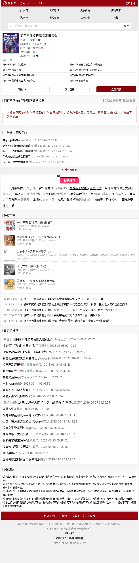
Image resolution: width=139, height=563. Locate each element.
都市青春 (85, 17)
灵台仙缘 (55, 194)
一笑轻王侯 (34, 40)
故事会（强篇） (17, 447)
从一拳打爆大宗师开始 (15, 162)
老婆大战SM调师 (15, 396)
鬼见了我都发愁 (75, 200)
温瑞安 (76, 402)
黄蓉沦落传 (10, 377)
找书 (135, 3)
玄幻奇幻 (54, 10)
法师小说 (8, 205)
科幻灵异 (23, 17)
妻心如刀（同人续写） (17, 390)
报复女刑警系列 (13, 428)
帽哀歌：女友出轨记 (18, 434)
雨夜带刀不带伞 (51, 358)
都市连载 (11, 371)
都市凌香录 (119, 194)
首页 (46, 515)
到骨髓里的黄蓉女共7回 (21, 459)
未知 (18, 384)
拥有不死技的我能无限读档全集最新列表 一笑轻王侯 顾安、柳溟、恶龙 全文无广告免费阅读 (75, 304)
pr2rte (37, 390)
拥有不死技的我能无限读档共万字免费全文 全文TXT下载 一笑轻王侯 (62, 315)
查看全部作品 (69, 169)
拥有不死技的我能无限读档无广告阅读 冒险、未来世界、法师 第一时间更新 (66, 320)
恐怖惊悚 (111, 200)
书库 (74, 515)
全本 (35, 56)
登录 (128, 3)
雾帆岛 (44, 200)
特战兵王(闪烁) (86, 188)
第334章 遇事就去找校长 (82, 75)
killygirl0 (29, 428)
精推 (116, 17)
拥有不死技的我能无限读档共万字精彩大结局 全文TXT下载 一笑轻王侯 (63, 299)
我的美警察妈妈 (14, 440)
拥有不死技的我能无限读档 (18, 145)
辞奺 (45, 421)
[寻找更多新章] (113, 100)
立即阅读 (116, 89)
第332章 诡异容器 (79, 80)
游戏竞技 (54, 17)
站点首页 (23, 10)
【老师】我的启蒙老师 (18, 346)
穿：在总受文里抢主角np (22, 421)
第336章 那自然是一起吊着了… (86, 70)
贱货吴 (8, 453)
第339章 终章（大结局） (15, 64)
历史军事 (116, 10)
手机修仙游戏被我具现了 (16, 156)
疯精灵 (98, 200)
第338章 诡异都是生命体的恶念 (86, 64)
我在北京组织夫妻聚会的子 (21, 358)
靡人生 (8, 409)
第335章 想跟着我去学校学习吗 (19, 75)
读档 (41, 112)
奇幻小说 (9, 402)
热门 (54, 515)
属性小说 (38, 48)
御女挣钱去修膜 (31, 365)
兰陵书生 (41, 346)
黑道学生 (27, 194)
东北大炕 (8, 384)
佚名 (53, 352)
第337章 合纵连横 (12, 70)
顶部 (92, 515)
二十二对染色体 (19, 188)
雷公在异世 (53, 188)
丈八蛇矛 (32, 440)
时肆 (18, 409)
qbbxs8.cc (34, 3)
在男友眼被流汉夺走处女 (21, 415)
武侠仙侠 (85, 10)
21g (17, 453)
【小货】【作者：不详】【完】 (26, 352)
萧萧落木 (41, 434)
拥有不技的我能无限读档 (33, 339)
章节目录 (69, 89)
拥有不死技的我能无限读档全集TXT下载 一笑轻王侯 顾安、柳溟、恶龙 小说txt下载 (70, 309)
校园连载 (11, 365)
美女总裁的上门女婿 (90, 194)
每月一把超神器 (11, 140)
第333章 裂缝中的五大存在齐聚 (19, 80)
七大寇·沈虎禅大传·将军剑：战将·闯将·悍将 (43, 402)
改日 (35, 447)
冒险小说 (127, 200)
